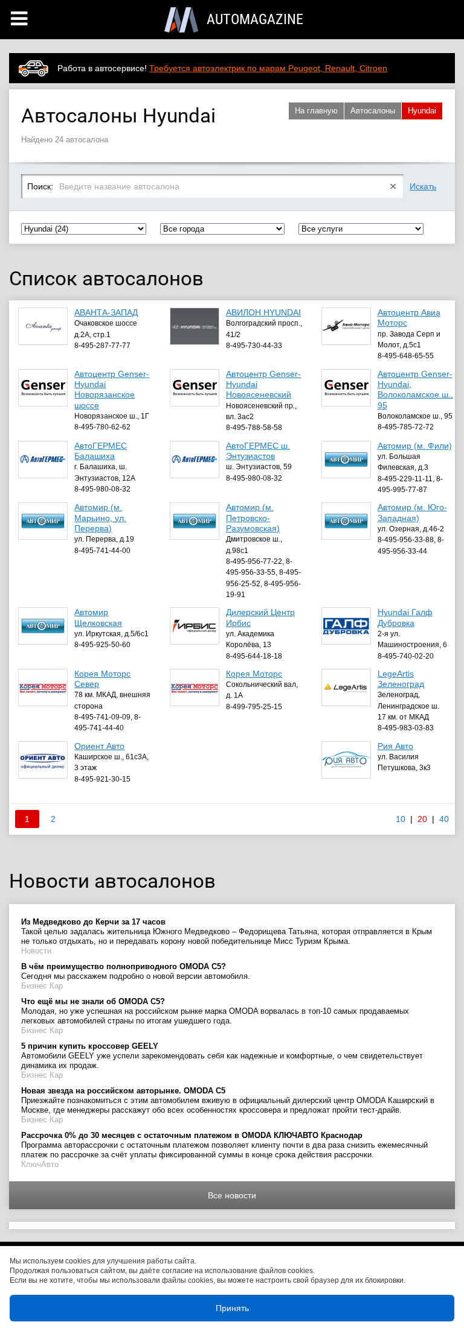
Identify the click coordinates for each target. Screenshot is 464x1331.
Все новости (232, 1195)
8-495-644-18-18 (254, 656)
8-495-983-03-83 (406, 728)
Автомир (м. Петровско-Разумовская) (253, 517)
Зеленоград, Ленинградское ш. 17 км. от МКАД (408, 706)
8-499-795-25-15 (254, 707)
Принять (232, 1308)
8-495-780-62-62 (102, 427)
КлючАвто (40, 1164)
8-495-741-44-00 (102, 550)
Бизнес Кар (42, 985)
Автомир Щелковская (98, 617)
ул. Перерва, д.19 (104, 539)
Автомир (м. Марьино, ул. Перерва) (100, 517)
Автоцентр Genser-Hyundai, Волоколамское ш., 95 (415, 389)
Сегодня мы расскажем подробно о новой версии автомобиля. (135, 971)
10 (400, 819)
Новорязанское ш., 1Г (111, 416)
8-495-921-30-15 (102, 779)
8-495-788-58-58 (254, 427)
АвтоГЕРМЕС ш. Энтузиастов (258, 451)
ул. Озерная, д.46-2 (411, 529)
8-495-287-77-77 (102, 345)
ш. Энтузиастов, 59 (259, 467)
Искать (423, 186)
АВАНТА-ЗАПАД (106, 312)
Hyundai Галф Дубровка (405, 617)
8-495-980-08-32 (102, 489)
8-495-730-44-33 (254, 345)
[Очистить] (394, 186)
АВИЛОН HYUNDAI (263, 312)
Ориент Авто (99, 746)
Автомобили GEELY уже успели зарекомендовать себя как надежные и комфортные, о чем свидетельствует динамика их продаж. (222, 1056)
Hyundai (422, 110)
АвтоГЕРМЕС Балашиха (100, 451)
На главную (316, 110)
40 (444, 819)
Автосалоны (372, 110)
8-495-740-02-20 (406, 656)
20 (422, 819)
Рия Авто (395, 746)
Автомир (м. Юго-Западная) (412, 512)
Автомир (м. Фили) (415, 446)
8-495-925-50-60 (102, 644)
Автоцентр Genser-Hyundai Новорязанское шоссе (111, 389)
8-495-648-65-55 (406, 356)
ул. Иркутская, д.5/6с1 (111, 634)
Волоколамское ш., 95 (415, 416)
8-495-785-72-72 (406, 427)
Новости (36, 950)
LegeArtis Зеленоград (401, 679)
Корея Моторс (254, 673)
